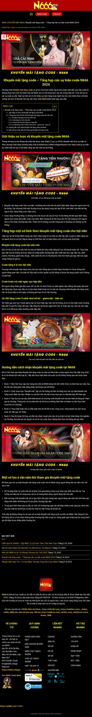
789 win (37, 612)
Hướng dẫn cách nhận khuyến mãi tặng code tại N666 (27, 127)
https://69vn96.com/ (51, 609)
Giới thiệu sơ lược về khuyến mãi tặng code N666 (26, 113)
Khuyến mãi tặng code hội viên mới (24, 118)
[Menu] (31, 14)
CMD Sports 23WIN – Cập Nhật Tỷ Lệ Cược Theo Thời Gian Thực (29, 543)
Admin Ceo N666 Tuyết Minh (34, 27)
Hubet (84, 609)
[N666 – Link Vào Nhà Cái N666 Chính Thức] (46, 5)
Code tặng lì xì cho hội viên (21, 120)
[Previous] (70, 684)
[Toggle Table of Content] (53, 106)
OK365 (24, 609)
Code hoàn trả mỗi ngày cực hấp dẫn (24, 122)
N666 (4, 22)
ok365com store (80, 612)
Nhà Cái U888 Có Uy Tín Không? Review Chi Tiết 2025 (24, 552)
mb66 (6, 612)
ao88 (20, 706)
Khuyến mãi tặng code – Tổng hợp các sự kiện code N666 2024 (30, 110)
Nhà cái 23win (34, 609)
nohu (70, 612)
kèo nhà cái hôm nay (24, 612)
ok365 (64, 612)
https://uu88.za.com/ (50, 612)
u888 (11, 612)
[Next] (87, 684)
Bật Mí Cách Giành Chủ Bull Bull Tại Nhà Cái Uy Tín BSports (27, 548)
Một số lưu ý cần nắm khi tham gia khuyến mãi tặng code (28, 130)
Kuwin (43, 615)
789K (49, 615)
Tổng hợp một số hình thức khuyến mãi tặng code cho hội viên (31, 115)
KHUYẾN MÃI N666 (16, 22)
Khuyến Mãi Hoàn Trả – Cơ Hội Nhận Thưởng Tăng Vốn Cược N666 (30, 562)
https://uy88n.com (8, 706)
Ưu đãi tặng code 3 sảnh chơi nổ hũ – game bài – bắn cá (31, 125)
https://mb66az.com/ (70, 609)
